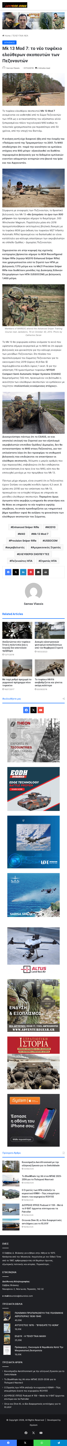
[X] (16, 572)
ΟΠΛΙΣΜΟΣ (9, 42)
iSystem (33, 1425)
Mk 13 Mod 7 (40, 533)
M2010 (51, 527)
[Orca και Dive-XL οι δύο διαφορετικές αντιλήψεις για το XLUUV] (10, 1224)
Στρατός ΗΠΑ (48, 560)
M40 (22, 533)
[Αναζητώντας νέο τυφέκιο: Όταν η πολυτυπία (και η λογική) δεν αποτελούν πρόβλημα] (17, 630)
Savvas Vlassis (12, 68)
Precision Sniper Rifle (23, 540)
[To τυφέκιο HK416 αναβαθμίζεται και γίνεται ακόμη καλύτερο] (50, 667)
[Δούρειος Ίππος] (14, 5)
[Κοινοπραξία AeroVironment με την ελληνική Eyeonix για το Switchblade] (10, 1166)
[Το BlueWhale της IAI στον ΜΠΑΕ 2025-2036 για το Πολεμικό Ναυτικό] (10, 1180)
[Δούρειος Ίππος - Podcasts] (33, 20)
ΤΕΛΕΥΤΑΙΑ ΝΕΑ (20, 35)
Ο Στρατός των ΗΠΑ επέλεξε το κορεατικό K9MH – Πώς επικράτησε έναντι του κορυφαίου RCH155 (41, 1193)
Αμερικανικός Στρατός (46, 547)
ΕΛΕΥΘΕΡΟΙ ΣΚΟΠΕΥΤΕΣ (34, 554)
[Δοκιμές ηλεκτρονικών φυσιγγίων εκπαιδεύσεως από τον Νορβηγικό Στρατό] (50, 630)
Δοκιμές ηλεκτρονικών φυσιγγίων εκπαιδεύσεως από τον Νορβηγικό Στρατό (49, 645)
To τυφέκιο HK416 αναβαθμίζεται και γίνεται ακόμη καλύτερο (48, 682)
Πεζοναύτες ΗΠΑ (21, 560)
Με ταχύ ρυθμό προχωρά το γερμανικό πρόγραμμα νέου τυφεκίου (16, 682)
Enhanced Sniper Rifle (25, 527)
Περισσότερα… (43, 1264)
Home (7, 35)
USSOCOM (50, 540)
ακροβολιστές (16, 547)
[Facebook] (8, 572)
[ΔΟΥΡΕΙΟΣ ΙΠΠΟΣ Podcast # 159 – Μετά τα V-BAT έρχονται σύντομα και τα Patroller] (10, 1209)
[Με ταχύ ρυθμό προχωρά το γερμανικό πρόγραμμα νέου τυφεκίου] (17, 667)
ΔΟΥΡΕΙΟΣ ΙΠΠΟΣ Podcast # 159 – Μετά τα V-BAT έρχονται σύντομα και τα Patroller (42, 1208)
